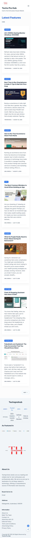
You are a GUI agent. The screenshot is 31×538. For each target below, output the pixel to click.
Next (25, 392)
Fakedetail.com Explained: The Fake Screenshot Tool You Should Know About (15, 346)
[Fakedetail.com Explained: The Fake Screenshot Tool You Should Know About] (15, 355)
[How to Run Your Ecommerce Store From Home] (15, 143)
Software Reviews (18, 417)
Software (8, 289)
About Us (5, 513)
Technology (8, 340)
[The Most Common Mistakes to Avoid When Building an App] (15, 195)
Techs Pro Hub (9, 8)
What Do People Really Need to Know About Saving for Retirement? (15, 239)
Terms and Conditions (9, 524)
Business (7, 130)
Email (3, 495)
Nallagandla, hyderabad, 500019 (12, 503)
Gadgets (7, 29)
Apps (6, 182)
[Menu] (28, 6)
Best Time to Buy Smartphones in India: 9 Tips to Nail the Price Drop (15, 84)
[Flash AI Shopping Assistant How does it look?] (15, 302)
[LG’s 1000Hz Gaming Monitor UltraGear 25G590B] (15, 42)
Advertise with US (7, 519)
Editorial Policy (6, 521)
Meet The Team (7, 515)
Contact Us (5, 517)
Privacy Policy (6, 528)
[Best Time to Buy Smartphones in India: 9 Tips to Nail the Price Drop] (15, 94)
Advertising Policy (7, 526)
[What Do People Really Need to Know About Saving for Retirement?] (15, 248)
